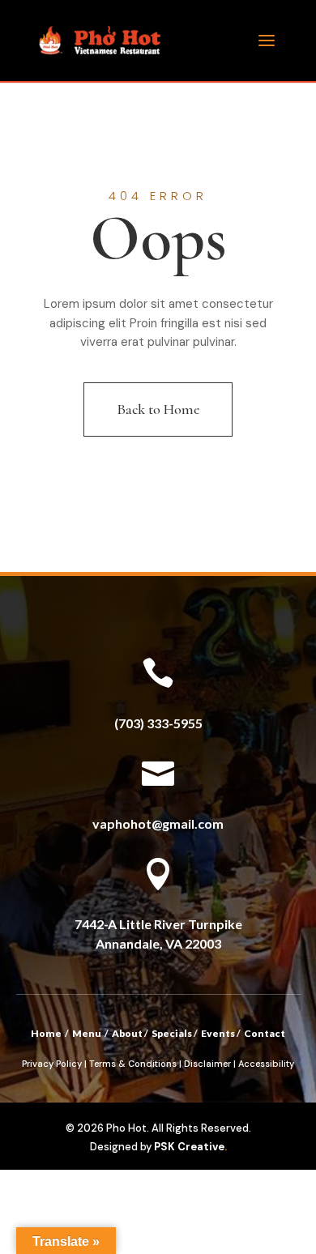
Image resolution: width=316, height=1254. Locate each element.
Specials (172, 1033)
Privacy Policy (52, 1063)
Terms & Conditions (133, 1063)
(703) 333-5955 (158, 723)
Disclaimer (207, 1063)
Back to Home (158, 409)
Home (46, 1033)
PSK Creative (188, 1147)
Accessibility (266, 1063)
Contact (264, 1033)
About (127, 1033)
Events (218, 1033)
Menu (86, 1033)
